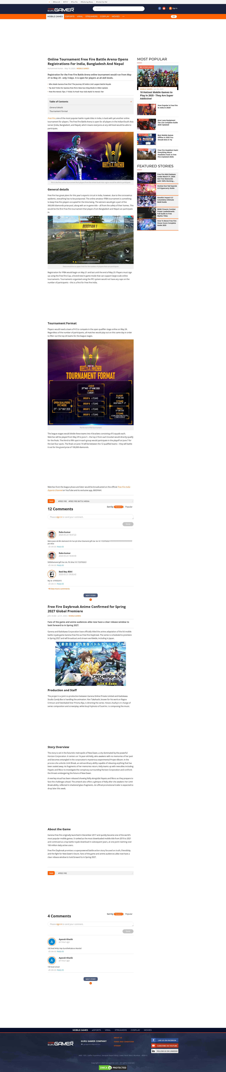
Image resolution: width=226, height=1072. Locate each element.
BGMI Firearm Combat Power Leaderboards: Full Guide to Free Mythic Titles (166, 212)
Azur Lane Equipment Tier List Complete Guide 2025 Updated (168, 122)
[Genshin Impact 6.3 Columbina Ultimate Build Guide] (146, 201)
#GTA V (65, 2)
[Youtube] (163, 8)
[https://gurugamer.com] (61, 1043)
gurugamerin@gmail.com (92, 1044)
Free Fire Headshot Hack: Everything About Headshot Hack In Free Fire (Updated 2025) (168, 153)
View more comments (60, 589)
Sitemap (117, 1046)
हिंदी (174, 16)
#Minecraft (56, 2)
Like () (53, 547)
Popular (128, 507)
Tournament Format (58, 111)
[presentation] (56, 501)
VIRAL (80, 16)
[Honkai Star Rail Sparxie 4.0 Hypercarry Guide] (146, 189)
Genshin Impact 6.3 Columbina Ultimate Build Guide (165, 199)
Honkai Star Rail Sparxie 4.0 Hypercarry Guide (167, 187)
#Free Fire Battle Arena (79, 501)
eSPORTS (69, 16)
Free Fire (51, 118)
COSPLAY (104, 16)
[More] (123, 16)
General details (56, 107)
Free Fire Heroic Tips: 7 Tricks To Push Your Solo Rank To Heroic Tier (76, 92)
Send (128, 524)
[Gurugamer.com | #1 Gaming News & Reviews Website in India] (61, 9)
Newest (118, 507)
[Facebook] (159, 8)
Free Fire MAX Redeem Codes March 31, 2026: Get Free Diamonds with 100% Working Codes (166, 177)
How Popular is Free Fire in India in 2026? (168, 106)
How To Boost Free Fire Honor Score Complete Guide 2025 (166, 223)
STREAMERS (91, 16)
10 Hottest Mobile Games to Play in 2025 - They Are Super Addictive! (156, 95)
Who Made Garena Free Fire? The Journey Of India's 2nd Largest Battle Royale (80, 84)
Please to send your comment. (66, 517)
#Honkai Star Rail (101, 2)
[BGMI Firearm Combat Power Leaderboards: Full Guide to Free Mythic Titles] (146, 213)
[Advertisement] (91, 38)
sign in (59, 517)
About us (118, 1038)
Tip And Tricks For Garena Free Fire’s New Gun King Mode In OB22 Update (78, 88)
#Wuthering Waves (87, 2)
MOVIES (115, 16)
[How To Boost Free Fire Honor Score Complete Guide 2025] (146, 224)
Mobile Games (83, 68)
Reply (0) (60, 547)
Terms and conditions (124, 1042)
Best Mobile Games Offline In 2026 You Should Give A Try (165, 137)
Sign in (174, 8)
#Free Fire (74, 2)
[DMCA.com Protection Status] (113, 1070)
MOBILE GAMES (55, 16)
